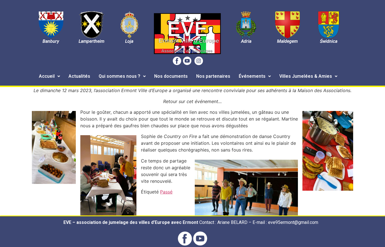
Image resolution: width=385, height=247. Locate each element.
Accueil (47, 76)
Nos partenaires (213, 76)
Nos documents (171, 76)
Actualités (79, 76)
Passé (166, 192)
